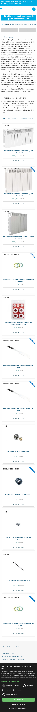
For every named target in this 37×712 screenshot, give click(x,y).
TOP (3, 118)
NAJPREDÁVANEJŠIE (27, 118)
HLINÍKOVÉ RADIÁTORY (30, 24)
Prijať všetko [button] (18, 700)
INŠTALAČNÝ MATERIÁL (16, 24)
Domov (6, 24)
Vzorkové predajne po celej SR (12, 656)
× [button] (35, 665)
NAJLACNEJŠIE (13, 118)
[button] (18, 682)
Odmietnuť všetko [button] (18, 704)
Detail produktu (18, 160)
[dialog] (18, 687)
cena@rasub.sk (27, 16)
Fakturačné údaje (8, 654)
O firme (4, 651)
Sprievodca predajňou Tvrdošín (13, 659)
